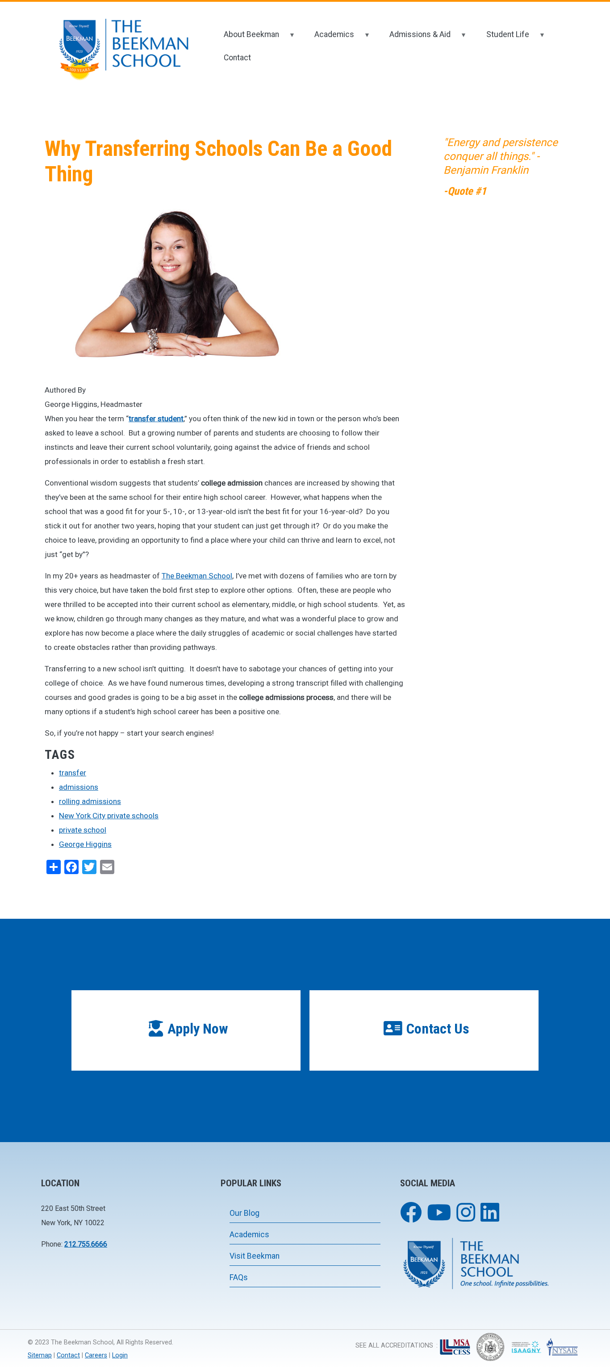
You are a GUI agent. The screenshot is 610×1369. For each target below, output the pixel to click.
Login (120, 1355)
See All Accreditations (394, 1345)
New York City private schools (109, 815)
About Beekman (245, 38)
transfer (72, 772)
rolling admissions (90, 801)
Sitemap (40, 1355)
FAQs (239, 1277)
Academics (328, 38)
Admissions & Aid (414, 38)
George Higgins (85, 844)
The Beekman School (197, 575)
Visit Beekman (255, 1256)
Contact (237, 57)
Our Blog (244, 1213)
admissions (78, 787)
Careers (96, 1355)
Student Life (501, 38)
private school (82, 829)
